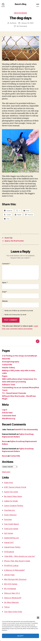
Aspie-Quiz (8, 483)
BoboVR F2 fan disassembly (26, 429)
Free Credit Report (11, 524)
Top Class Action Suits (13, 612)
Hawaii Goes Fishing (12, 547)
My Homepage (10, 589)
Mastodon (6, 472)
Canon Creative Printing (13, 506)
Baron (14, 23)
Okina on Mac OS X (12, 593)
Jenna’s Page (9, 575)
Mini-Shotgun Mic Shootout (15, 579)
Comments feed (9, 416)
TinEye (6, 607)
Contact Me (7, 365)
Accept (20, 636)
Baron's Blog (20, 4)
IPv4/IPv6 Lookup (11, 566)
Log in (4, 410)
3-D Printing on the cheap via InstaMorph (19, 356)
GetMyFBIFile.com (11, 538)
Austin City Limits (11, 492)
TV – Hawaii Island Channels (14, 393)
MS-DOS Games (10, 584)
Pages (4, 376)
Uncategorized (20, 13)
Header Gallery (8, 367)
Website (5, 301)
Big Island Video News (13, 496)
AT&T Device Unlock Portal (15, 487)
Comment (6, 264)
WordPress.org (8, 418)
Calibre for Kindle (11, 501)
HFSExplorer (9, 552)
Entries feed (7, 413)
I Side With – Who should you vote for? (19, 556)
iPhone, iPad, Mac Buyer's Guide (17, 561)
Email (4, 292)
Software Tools (8, 385)
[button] (38, 618)
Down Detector (10, 515)
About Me (6, 359)
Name (4, 283)
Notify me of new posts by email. (15, 314)
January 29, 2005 (27, 23)
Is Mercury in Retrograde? (14, 570)
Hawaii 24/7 (9, 542)
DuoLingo (8, 519)
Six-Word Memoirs (11, 602)
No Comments (22, 26)
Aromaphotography (10, 362)
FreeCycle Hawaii (11, 529)
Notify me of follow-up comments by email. (18, 310)
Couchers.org (9, 510)
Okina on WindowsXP (12, 598)
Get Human (8, 533)
